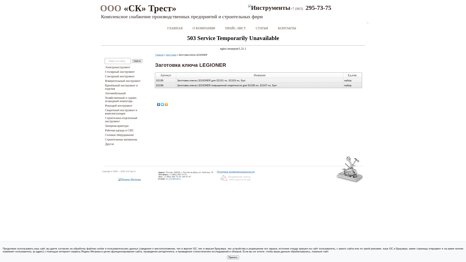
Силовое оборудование (119, 134)
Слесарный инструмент (120, 76)
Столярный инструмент (120, 71)
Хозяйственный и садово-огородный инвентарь (121, 99)
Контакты (287, 28)
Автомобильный (115, 93)
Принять (233, 257)
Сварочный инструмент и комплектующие (121, 112)
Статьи (262, 28)
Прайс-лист (235, 28)
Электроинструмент (117, 67)
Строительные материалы (121, 139)
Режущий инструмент (118, 105)
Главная (175, 28)
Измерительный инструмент (123, 80)
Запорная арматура (117, 125)
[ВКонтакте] (159, 104)
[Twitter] (162, 104)
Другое (109, 144)
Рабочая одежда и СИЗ (119, 130)
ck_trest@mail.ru (173, 179)
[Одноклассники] (166, 104)
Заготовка (171, 55)
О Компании (204, 28)
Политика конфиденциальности (236, 171)
